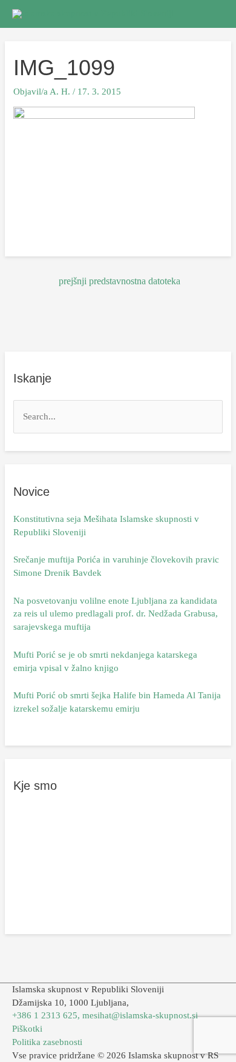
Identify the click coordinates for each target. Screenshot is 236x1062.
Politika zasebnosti (47, 1042)
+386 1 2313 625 (44, 1015)
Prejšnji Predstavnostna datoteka (119, 281)
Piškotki (27, 1029)
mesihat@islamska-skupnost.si (140, 1015)
